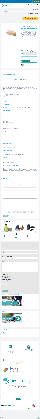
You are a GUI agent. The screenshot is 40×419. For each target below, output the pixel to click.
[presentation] (3, 232)
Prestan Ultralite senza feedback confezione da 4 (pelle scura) (19, 233)
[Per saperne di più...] (12, 306)
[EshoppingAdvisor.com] (20, 364)
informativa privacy (10, 211)
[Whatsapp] (32, 2)
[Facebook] (30, 1)
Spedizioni (3, 390)
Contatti (29, 381)
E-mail (3, 188)
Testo (3, 199)
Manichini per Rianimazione (28, 65)
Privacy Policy (29, 380)
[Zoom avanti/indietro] (0, 417)
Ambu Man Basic (6, 232)
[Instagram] (32, 1)
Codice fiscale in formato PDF (6, 276)
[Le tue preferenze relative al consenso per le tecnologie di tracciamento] (38, 417)
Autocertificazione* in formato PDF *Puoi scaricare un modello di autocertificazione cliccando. (19, 285)
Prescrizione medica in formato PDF (6, 279)
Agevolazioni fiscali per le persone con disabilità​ (7, 392)
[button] (18, 25)
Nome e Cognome (5, 185)
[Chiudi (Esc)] (2, 417)
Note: (3, 261)
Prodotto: (4, 196)
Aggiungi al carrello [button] (19, 237)
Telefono (4, 192)
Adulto (24, 65)
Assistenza (29, 382)
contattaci (10, 335)
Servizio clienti (29, 379)
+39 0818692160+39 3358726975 (29, 350)
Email (16, 393)
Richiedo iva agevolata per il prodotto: (7, 256)
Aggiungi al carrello (26, 60)
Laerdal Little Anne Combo (31, 232)
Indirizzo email (4, 252)
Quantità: (22, 58)
